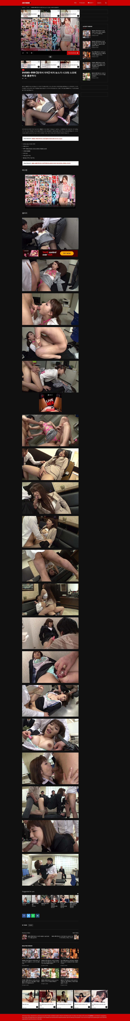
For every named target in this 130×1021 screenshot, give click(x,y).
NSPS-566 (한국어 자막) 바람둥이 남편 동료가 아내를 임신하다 (38, 937)
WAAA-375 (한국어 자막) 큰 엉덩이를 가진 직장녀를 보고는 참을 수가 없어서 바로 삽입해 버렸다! (50, 962)
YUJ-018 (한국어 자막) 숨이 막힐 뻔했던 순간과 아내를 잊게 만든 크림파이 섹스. (69, 962)
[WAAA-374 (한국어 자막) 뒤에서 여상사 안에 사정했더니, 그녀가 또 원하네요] (31, 954)
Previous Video (26, 933)
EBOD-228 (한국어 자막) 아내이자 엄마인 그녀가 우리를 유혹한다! (49, 980)
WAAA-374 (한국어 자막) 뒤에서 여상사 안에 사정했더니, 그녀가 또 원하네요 (31, 962)
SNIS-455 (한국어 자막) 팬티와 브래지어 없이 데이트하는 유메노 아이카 (62, 937)
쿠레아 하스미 (29, 148)
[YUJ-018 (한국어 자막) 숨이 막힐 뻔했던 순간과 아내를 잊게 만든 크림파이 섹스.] (70, 954)
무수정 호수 (82, 3)
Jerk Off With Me (35, 904)
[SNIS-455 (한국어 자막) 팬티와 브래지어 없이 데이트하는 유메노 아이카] (76, 937)
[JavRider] (26, 3)
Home (23, 7)
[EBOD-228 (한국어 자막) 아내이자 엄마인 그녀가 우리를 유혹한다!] (50, 973)
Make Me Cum (45, 14)
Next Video (76, 933)
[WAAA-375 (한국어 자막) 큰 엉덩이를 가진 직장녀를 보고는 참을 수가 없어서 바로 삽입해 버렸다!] (50, 954)
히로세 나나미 (43, 148)
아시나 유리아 (36, 148)
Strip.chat (24, 15)
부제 (75, 3)
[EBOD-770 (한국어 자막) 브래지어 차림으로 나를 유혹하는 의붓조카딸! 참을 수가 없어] (70, 973)
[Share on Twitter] (28, 916)
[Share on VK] (37, 916)
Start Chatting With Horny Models (29, 14)
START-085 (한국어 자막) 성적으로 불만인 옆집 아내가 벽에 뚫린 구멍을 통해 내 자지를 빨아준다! (31, 981)
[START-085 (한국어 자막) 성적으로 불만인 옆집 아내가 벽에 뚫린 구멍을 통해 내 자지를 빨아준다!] (31, 973)
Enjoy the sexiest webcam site (29, 64)
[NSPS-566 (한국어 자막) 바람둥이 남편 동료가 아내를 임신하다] (24, 937)
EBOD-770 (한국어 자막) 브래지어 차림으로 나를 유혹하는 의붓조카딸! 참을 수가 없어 (69, 981)
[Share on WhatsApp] (33, 916)
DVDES (28, 151)
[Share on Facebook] (24, 916)
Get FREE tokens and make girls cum (70, 64)
